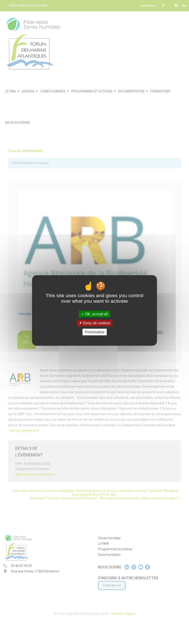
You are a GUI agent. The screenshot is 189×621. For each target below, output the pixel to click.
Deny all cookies (96, 323)
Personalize (94, 332)
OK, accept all (96, 314)
